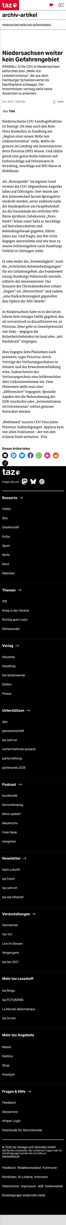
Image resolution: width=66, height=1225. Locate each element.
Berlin (6, 555)
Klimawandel (11, 629)
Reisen (6, 1047)
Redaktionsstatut (29, 1167)
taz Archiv (9, 1018)
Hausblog (8, 666)
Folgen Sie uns (10, 482)
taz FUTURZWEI (12, 1000)
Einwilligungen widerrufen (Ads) (23, 1195)
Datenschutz (11, 1186)
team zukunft (11, 869)
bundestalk (9, 795)
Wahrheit (8, 573)
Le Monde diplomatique (18, 1009)
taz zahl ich (9, 740)
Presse (7, 693)
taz (11, 472)
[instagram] (42, 483)
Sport (6, 546)
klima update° (11, 814)
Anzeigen (8, 1074)
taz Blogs (8, 990)
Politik (6, 509)
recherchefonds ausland (18, 749)
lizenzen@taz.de (10, 1156)
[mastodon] (25, 483)
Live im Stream (12, 943)
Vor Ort (7, 934)
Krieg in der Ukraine (15, 610)
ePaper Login (11, 1121)
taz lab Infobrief (13, 897)
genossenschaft (13, 731)
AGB (41, 1186)
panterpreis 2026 (14, 767)
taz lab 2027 (10, 962)
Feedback (9, 1102)
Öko (5, 518)
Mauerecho (10, 823)
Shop (5, 1065)
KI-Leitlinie (25, 1177)
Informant (41, 1177)
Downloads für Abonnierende (22, 1130)
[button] (61, 5)
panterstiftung (12, 758)
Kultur (6, 536)
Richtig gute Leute (14, 619)
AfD (4, 601)
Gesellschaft (10, 527)
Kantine (7, 1056)
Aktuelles (8, 657)
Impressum (29, 1186)
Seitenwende (54, 1186)
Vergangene (10, 952)
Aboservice (10, 1112)
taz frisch (8, 879)
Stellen (7, 684)
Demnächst (10, 925)
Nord (5, 564)
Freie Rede (9, 832)
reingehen (9, 841)
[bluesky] (33, 483)
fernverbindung (12, 805)
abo (5, 722)
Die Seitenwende (13, 675)
